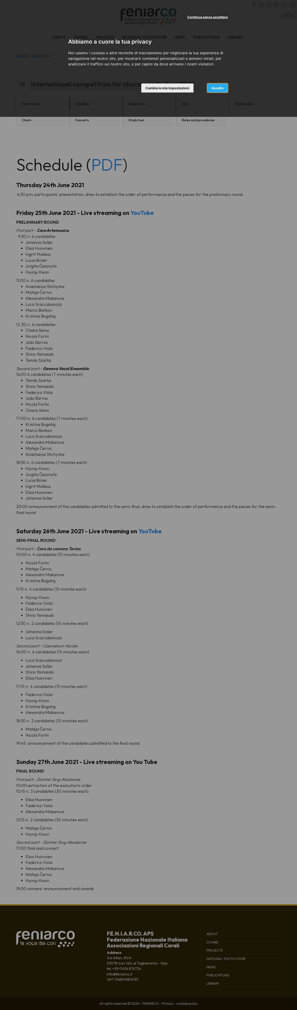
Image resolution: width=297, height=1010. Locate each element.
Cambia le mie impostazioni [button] (167, 88)
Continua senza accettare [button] (207, 17)
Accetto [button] (217, 88)
